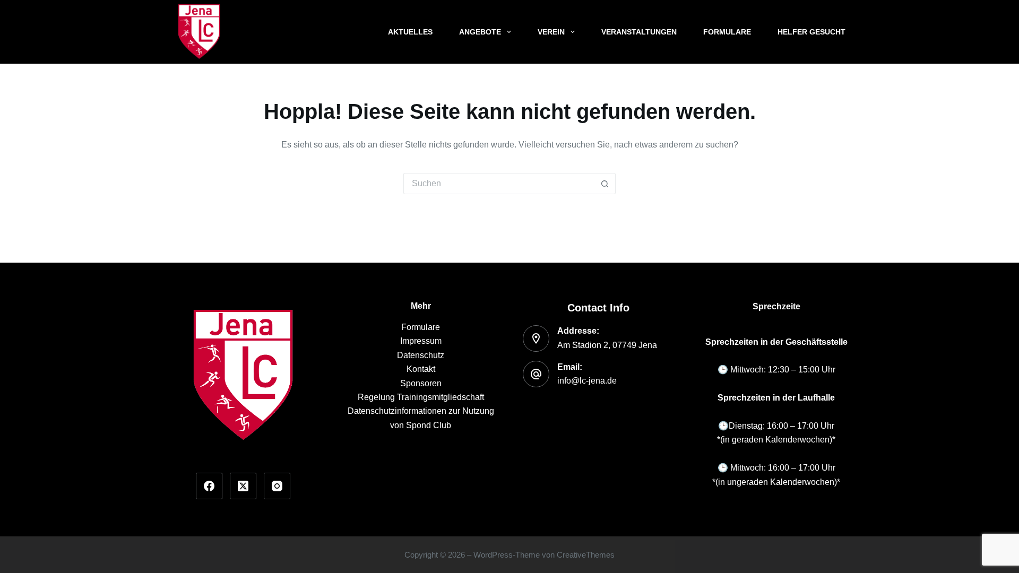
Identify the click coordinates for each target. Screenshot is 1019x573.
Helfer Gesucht (811, 32)
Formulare (727, 32)
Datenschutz (420, 355)
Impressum (421, 340)
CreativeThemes (586, 554)
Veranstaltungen (639, 32)
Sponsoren (421, 383)
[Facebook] (209, 486)
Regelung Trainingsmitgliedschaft (421, 397)
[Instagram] (277, 486)
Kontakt (421, 369)
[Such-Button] (605, 183)
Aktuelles (410, 32)
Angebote (480, 32)
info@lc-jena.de (587, 380)
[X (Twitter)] (243, 486)
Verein (551, 32)
